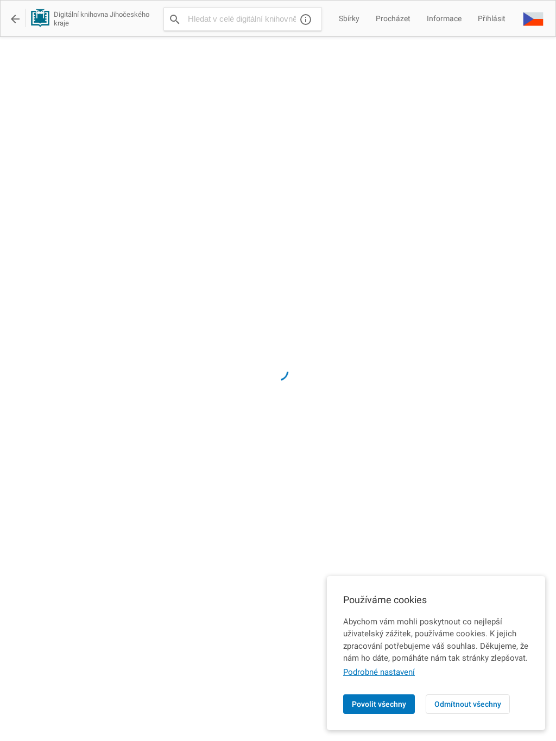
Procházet (393, 18)
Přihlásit (492, 18)
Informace (444, 18)
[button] (533, 18)
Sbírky (349, 18)
